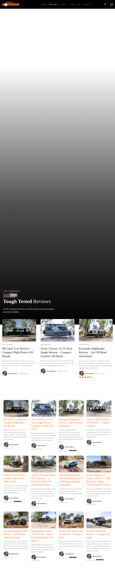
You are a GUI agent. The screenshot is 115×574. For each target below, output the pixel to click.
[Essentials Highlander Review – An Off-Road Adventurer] (96, 330)
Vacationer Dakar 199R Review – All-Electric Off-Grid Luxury (15, 534)
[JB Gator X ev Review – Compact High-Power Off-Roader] (19, 330)
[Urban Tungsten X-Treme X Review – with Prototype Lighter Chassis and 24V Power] (98, 464)
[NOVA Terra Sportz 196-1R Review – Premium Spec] (71, 520)
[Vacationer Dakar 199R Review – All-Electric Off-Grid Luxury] (16, 520)
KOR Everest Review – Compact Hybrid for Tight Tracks (15, 478)
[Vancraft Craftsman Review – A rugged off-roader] (98, 520)
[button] (105, 4)
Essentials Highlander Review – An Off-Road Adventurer (93, 352)
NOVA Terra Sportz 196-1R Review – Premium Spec (71, 534)
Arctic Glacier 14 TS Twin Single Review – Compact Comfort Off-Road (56, 352)
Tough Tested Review (7, 344)
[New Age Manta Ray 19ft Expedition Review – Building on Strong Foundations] (71, 464)
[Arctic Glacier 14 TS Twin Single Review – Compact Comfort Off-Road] (57, 330)
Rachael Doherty (13, 373)
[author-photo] (5, 373)
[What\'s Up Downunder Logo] (16, 4)
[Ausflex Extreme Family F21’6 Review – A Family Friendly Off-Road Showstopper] (43, 464)
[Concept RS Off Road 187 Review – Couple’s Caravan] (98, 408)
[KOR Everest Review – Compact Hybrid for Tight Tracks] (16, 464)
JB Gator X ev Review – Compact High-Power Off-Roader (18, 352)
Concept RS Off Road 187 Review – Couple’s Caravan (98, 422)
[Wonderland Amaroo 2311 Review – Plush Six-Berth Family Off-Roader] (43, 520)
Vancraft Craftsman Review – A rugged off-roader (98, 534)
